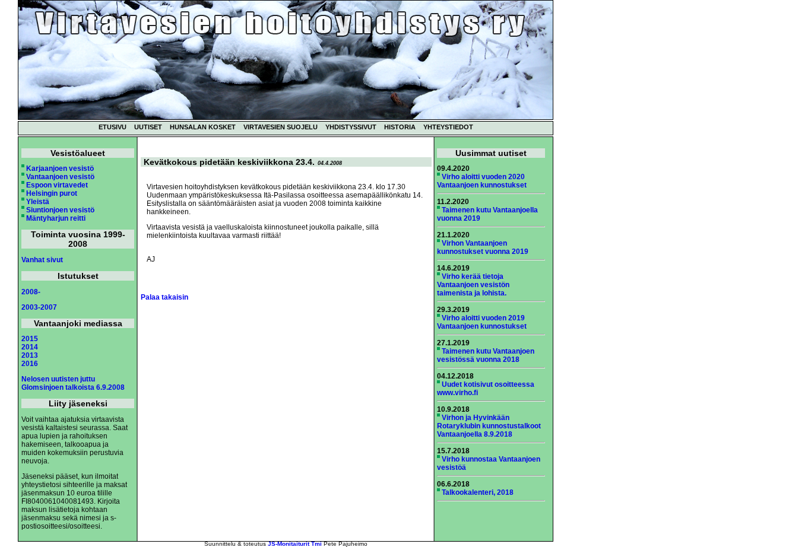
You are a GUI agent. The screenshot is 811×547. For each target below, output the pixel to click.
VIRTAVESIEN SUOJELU (280, 127)
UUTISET (148, 127)
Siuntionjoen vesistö (60, 210)
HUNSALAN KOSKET (203, 127)
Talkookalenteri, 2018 (478, 492)
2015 (29, 339)
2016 (29, 364)
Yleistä (37, 202)
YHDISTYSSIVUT (350, 127)
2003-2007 (39, 307)
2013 (29, 355)
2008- (30, 292)
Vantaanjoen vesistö (60, 177)
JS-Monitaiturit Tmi (295, 543)
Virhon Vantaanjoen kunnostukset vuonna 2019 (482, 247)
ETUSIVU (112, 127)
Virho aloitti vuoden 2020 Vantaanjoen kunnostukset (482, 181)
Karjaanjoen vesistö (60, 168)
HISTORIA (400, 127)
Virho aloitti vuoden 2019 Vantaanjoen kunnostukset (482, 322)
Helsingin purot (51, 193)
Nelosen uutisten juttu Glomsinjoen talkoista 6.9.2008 (73, 383)
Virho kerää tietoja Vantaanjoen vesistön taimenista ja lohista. (473, 284)
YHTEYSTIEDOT (448, 127)
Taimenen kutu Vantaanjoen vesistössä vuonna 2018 (485, 355)
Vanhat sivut (42, 260)
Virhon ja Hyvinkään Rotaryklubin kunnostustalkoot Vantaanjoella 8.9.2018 (489, 426)
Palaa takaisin (164, 297)
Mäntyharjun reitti (55, 218)
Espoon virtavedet (57, 185)
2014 (29, 347)
